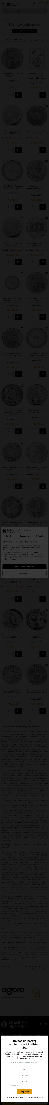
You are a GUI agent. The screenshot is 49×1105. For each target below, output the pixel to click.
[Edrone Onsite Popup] (24, 552)
